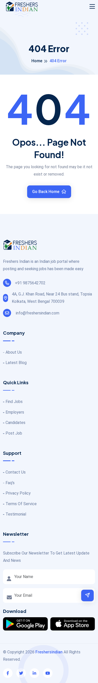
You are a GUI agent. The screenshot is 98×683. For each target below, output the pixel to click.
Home (36, 60)
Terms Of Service (21, 503)
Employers (15, 412)
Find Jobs (14, 401)
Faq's (10, 482)
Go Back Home (46, 191)
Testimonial (16, 514)
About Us (14, 352)
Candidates (15, 422)
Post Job (14, 433)
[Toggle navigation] (92, 6)
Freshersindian (49, 652)
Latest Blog (16, 362)
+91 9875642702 (30, 283)
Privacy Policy (18, 493)
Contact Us (16, 472)
